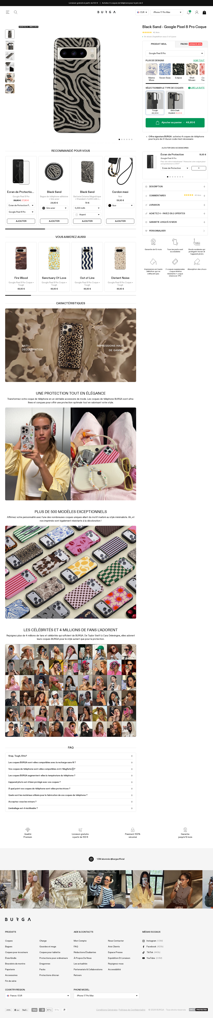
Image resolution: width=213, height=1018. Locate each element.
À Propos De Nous (83, 958)
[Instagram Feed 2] (145, 889)
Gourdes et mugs (47, 947)
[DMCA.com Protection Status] (198, 1010)
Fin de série (10, 981)
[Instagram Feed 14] (68, 889)
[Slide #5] (131, 139)
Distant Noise (120, 278)
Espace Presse (115, 952)
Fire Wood (21, 278)
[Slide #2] (124, 139)
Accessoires (11, 975)
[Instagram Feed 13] (30, 889)
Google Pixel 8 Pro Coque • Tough (21, 284)
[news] (188, 12)
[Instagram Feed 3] (183, 889)
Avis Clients (114, 947)
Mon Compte (80, 941)
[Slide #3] (126, 139)
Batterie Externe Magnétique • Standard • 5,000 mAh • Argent (87, 197)
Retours (78, 975)
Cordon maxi (120, 192)
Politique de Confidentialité (132, 1010)
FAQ (76, 947)
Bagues (8, 947)
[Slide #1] (121, 139)
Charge (43, 941)
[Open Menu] (7, 12)
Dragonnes (44, 964)
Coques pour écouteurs (16, 952)
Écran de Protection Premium (26, 192)
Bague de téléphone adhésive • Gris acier (54, 197)
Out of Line (87, 278)
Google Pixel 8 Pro (21, 196)
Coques (9, 941)
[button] (150, 32)
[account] (196, 12)
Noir (120, 196)
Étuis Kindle (10, 958)
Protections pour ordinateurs (53, 958)
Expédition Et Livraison (119, 958)
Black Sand (54, 192)
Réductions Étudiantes (85, 952)
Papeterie (10, 969)
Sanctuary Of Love (54, 278)
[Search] (15, 12)
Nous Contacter (116, 941)
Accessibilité (114, 969)
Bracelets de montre (15, 964)
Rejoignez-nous (115, 964)
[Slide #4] (129, 139)
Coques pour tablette (49, 952)
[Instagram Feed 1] (106, 889)
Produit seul (159, 44)
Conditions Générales (107, 1010)
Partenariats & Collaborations (88, 969)
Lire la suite (198, 88)
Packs (191, 44)
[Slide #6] (182, 176)
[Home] (107, 12)
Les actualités (80, 964)
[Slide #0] (119, 139)
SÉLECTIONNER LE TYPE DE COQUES (164, 88)
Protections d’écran (49, 975)
